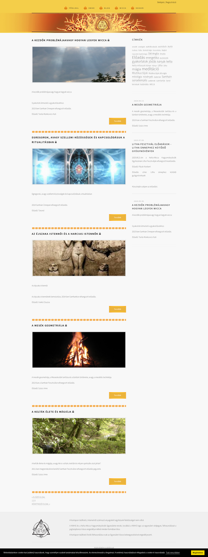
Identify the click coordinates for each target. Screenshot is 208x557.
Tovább (117, 121)
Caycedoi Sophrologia (139, 54)
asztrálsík (162, 46)
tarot (168, 80)
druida (162, 53)
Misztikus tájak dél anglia (158, 73)
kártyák (161, 61)
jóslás (152, 61)
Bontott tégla (147, 50)
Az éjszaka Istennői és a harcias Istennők (65, 233)
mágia (136, 69)
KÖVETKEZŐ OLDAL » (41, 504)
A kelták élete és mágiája (51, 411)
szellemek (151, 80)
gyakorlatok (140, 61)
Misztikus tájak (140, 73)
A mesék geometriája (48, 325)
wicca (152, 84)
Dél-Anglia (153, 53)
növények (148, 76)
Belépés (160, 2)
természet (135, 84)
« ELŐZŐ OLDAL (38, 497)
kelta (169, 61)
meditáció (150, 68)
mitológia (137, 76)
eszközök (164, 58)
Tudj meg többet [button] (173, 553)
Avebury (134, 50)
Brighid (164, 50)
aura (170, 46)
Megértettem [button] (198, 553)
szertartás (160, 80)
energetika (152, 58)
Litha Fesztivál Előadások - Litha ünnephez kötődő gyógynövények (152, 148)
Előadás (138, 57)
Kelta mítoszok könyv (141, 65)
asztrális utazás (151, 46)
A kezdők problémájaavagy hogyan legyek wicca (69, 40)
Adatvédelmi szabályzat (104, 547)
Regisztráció (171, 2)
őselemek (157, 77)
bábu (140, 50)
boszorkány (157, 50)
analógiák (141, 47)
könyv (154, 65)
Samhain (167, 76)
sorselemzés (139, 80)
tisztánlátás (144, 84)
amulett (134, 47)
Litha (160, 65)
